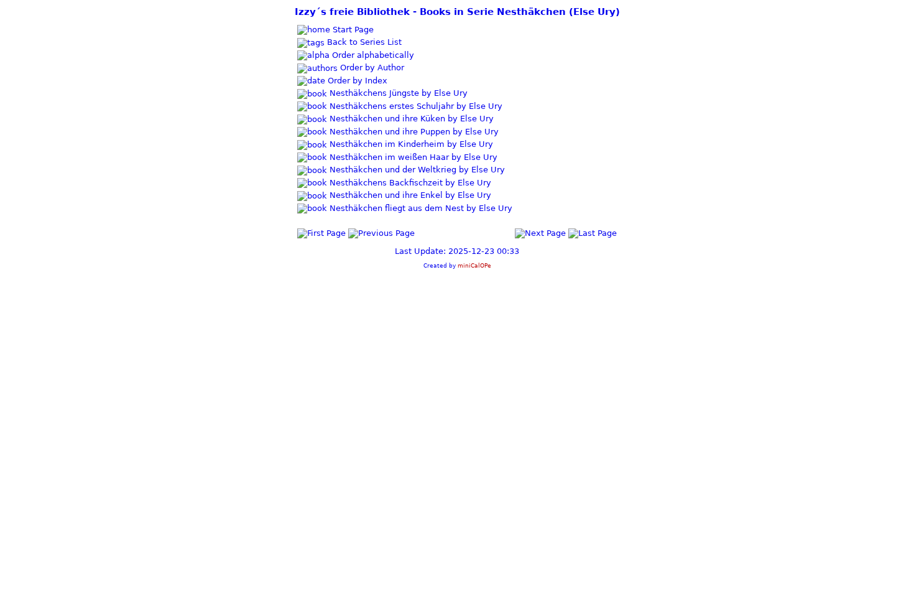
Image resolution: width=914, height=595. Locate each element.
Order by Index (356, 80)
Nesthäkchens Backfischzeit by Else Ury (409, 182)
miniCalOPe (474, 265)
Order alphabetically (372, 55)
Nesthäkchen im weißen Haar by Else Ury (412, 157)
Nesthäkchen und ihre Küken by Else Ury (410, 118)
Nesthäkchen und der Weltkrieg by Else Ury (416, 169)
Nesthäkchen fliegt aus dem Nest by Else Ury (419, 208)
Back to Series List (363, 42)
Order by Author (371, 67)
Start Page (352, 29)
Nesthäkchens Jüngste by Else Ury (397, 93)
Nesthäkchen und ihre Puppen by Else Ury (413, 131)
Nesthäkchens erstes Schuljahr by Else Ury (414, 106)
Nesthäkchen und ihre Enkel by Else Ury (409, 195)
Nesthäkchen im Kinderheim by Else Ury (410, 144)
